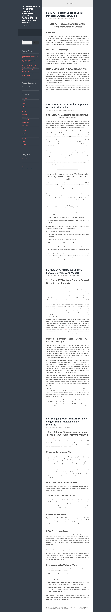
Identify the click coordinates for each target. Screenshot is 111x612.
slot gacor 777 (65, 329)
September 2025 (25, 127)
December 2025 (25, 119)
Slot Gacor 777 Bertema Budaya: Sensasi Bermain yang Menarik (64, 271)
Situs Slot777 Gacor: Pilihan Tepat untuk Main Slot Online (67, 106)
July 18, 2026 (49, 18)
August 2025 (24, 130)
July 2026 (24, 100)
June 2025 (24, 136)
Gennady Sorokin (59, 18)
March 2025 (24, 144)
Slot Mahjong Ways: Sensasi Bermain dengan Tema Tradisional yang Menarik (66, 421)
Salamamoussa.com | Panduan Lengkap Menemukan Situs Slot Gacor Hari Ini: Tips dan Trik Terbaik (33, 15)
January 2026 (25, 117)
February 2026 (25, 114)
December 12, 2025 (51, 110)
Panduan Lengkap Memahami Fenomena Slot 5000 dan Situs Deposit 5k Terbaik (30, 56)
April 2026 (24, 108)
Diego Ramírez (59, 427)
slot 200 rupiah (50, 438)
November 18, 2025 (51, 275)
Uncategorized (25, 158)
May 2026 (24, 106)
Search (24, 40)
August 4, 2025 (50, 427)
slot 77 (58, 40)
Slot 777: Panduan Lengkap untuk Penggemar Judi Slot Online (64, 14)
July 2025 (24, 133)
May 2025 (24, 138)
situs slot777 (59, 130)
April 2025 (24, 141)
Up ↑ (85, 608)
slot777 (23, 166)
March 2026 (24, 111)
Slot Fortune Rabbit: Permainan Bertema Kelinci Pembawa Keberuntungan (28, 62)
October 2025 (25, 125)
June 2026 (24, 103)
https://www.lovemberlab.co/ (28, 168)
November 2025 (25, 122)
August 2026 (24, 98)
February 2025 (25, 146)
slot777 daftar (50, 456)
